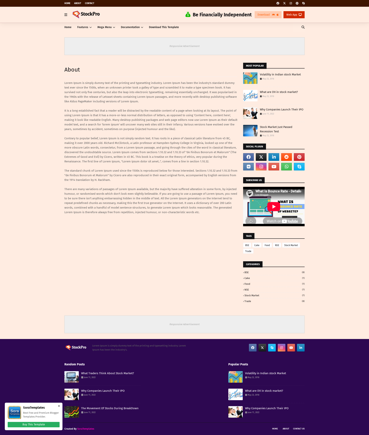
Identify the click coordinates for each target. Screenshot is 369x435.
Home (67, 3)
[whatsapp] (286, 166)
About (77, 3)
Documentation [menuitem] (130, 27)
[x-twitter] (284, 3)
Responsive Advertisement (185, 46)
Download (264, 14)
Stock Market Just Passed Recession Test (276, 129)
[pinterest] (297, 3)
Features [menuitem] (82, 27)
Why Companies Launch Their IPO (281, 109)
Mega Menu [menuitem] (104, 27)
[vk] (248, 166)
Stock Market (291, 245)
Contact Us (299, 428)
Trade (248, 251)
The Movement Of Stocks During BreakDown (110, 408)
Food (267, 245)
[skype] (303, 3)
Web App (291, 14)
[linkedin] (273, 157)
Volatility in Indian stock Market (280, 74)
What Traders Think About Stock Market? (107, 373)
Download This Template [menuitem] (164, 27)
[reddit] (286, 157)
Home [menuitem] (67, 27)
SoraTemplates (85, 428)
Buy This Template (33, 424)
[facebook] (278, 3)
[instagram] (291, 3)
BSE (247, 245)
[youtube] (273, 166)
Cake (256, 245)
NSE (277, 245)
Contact (89, 3)
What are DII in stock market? (279, 92)
